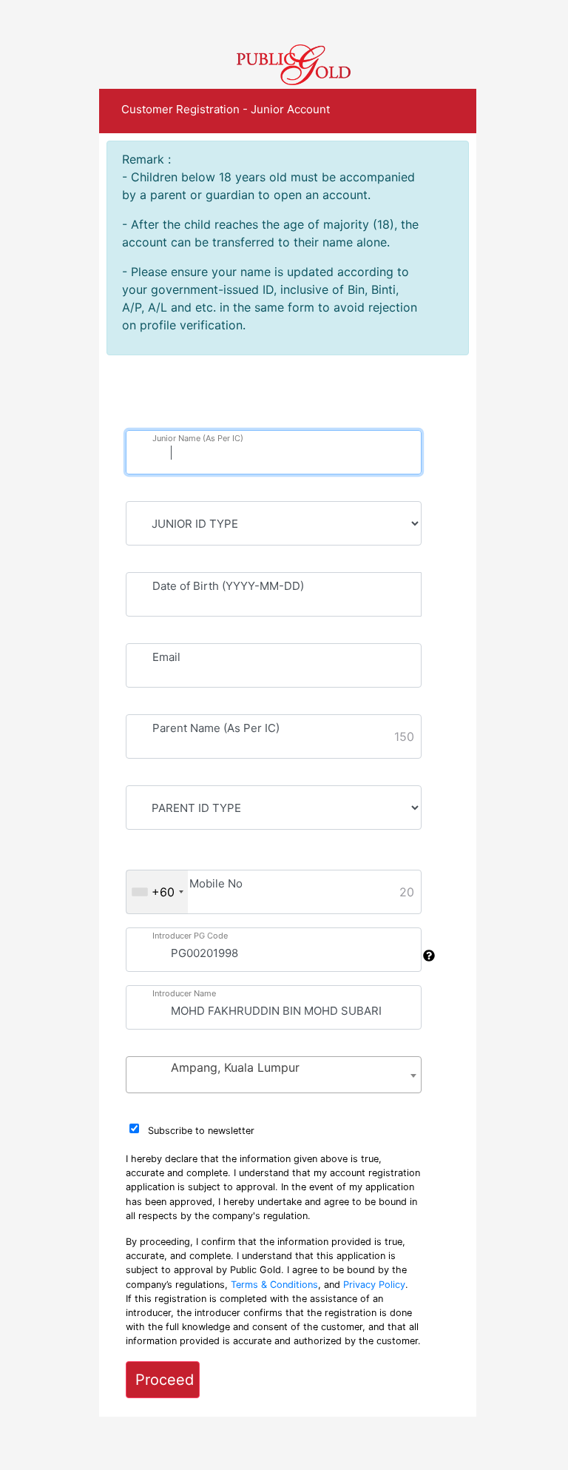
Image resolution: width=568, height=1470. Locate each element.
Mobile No (216, 883)
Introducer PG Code (190, 935)
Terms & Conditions (274, 1284)
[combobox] (157, 891)
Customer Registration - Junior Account (225, 109)
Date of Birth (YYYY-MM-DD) (228, 586)
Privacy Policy (374, 1284)
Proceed (164, 1380)
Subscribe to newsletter (201, 1130)
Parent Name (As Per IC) (216, 728)
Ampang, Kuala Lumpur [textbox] (235, 1067)
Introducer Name (184, 993)
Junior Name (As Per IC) (197, 438)
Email (166, 657)
